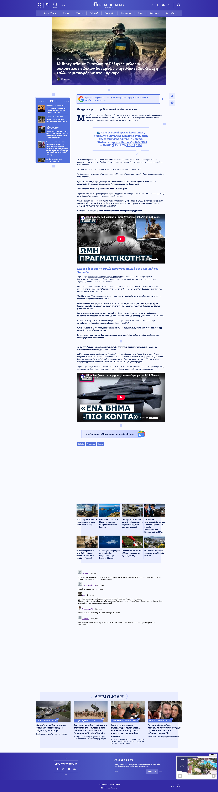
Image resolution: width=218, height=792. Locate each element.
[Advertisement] (121, 476)
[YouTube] (163, 5)
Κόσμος (79, 13)
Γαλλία (100, 444)
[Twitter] (158, 5)
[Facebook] (152, 5)
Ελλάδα (81, 444)
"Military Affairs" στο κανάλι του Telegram (109, 189)
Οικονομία (109, 13)
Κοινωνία (170, 13)
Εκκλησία (154, 13)
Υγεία (140, 13)
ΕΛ (63, 5)
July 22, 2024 (134, 145)
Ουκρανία (91, 444)
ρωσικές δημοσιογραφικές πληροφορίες (105, 277)
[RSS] (169, 5)
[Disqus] (121, 597)
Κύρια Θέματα (50, 13)
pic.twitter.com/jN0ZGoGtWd (130, 142)
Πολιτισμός (126, 13)
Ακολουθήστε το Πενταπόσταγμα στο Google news (110, 434)
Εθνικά (66, 13)
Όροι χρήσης (102, 784)
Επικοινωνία (115, 784)
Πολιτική (94, 13)
